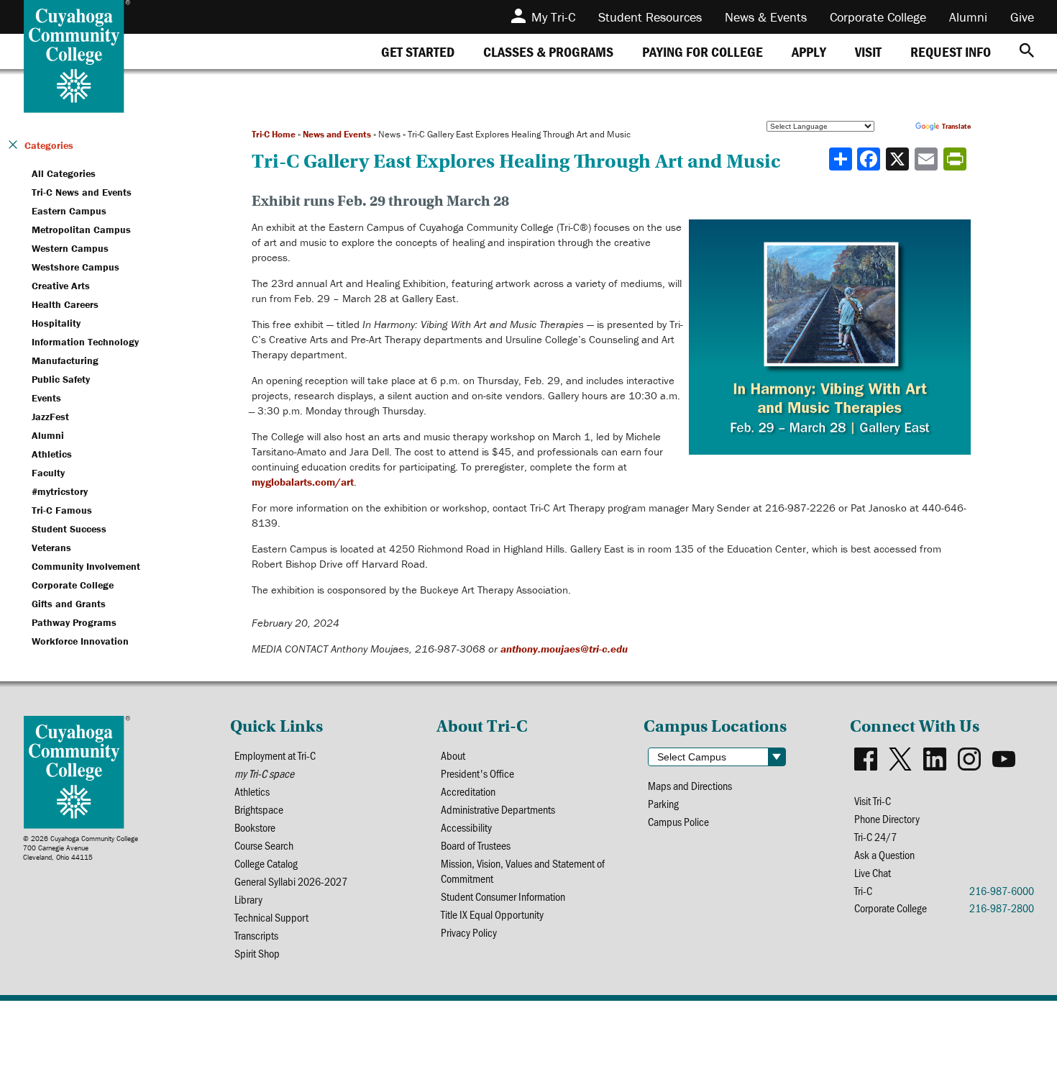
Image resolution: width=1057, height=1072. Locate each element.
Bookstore (254, 827)
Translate (956, 126)
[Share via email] (927, 159)
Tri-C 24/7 (875, 836)
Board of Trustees (476, 845)
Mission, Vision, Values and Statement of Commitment (523, 870)
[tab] (418, 51)
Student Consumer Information (503, 896)
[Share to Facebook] (870, 159)
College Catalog (266, 863)
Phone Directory (887, 818)
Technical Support (271, 917)
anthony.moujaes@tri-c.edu (564, 648)
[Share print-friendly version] (956, 159)
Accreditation (468, 791)
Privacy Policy (469, 932)
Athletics (252, 791)
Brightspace (258, 809)
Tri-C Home (274, 134)
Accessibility (466, 827)
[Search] (1026, 51)
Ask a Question (884, 854)
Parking (663, 803)
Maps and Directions (690, 785)
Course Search (263, 845)
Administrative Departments (498, 809)
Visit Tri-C (872, 800)
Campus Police (678, 821)
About (453, 755)
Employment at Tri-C (275, 755)
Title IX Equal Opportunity (492, 914)
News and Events (337, 134)
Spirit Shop (257, 952)
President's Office (477, 773)
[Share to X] (898, 159)
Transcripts (256, 934)
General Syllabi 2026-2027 (290, 881)
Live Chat (872, 872)
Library (248, 899)
